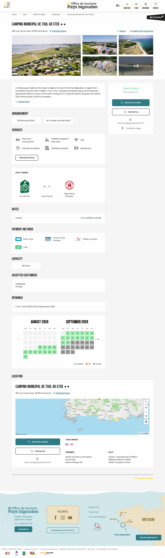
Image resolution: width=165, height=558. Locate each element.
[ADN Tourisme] (7, 553)
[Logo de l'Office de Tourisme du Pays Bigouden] (23, 510)
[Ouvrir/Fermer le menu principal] (7, 6)
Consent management (49, 549)
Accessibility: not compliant (107, 549)
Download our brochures (62, 530)
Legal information (31, 549)
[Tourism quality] (97, 526)
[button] (117, 6)
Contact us (23, 529)
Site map (90, 549)
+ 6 (136, 66)
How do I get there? (149, 537)
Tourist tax (94, 512)
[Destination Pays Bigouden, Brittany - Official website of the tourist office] (82, 5)
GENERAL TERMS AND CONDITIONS (72, 549)
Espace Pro (94, 507)
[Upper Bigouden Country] (46, 553)
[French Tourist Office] (16, 553)
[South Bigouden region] (33, 553)
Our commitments (97, 517)
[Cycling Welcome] (24, 553)
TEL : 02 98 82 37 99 (23, 523)
